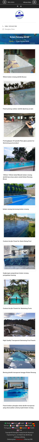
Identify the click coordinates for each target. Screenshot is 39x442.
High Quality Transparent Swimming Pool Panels (19, 340)
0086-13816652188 (11, 26)
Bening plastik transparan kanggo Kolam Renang (19, 372)
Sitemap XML (29, 439)
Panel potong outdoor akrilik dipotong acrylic (18, 109)
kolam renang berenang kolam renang (16, 209)
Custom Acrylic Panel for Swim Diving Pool (17, 241)
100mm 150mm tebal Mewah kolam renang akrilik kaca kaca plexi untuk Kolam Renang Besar (17, 177)
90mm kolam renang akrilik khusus (14, 77)
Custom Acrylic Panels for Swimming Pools (17, 308)
